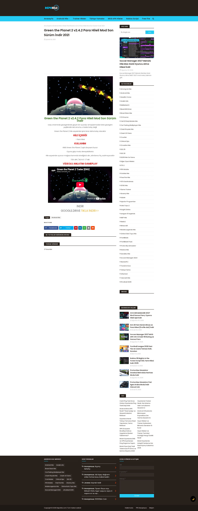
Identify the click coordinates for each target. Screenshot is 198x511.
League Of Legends (128, 214)
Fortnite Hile (125, 173)
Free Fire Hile (125, 177)
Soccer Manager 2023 (52, 490)
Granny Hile (125, 193)
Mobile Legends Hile (128, 230)
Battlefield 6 (125, 105)
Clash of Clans (126, 133)
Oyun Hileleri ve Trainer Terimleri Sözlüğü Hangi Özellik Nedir (145, 434)
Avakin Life (124, 101)
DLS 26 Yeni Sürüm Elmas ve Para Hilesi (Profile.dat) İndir (142, 326)
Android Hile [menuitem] (62, 18)
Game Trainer (126, 189)
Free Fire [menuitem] (146, 18)
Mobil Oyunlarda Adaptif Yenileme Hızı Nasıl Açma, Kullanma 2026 (145, 444)
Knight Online (125, 209)
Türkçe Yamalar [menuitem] (96, 18)
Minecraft (124, 226)
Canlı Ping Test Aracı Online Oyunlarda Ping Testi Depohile (128, 403)
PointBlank (124, 238)
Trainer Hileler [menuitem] (79, 18)
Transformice (126, 266)
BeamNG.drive (126, 109)
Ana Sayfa (47, 26)
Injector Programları (128, 201)
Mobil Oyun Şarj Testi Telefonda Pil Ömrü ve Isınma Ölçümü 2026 (128, 448)
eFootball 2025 (126, 282)
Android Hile (57, 26)
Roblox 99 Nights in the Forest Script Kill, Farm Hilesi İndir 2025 (142, 360)
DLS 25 (123, 149)
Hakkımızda (129, 508)
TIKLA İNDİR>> (90, 211)
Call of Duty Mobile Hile (129, 121)
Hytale (123, 197)
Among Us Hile (126, 89)
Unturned (124, 274)
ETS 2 (122, 165)
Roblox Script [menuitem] (132, 18)
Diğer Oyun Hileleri (127, 161)
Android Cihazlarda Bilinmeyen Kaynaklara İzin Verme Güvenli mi (144, 414)
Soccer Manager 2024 (129, 258)
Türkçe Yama (125, 270)
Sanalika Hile (125, 254)
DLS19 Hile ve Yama (128, 157)
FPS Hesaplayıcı (141, 508)
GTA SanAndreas (127, 181)
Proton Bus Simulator (128, 246)
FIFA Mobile (125, 169)
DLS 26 (123, 153)
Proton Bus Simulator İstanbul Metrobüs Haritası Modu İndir (141, 372)
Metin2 (123, 222)
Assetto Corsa (126, 97)
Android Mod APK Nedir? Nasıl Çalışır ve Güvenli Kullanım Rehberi (128, 412)
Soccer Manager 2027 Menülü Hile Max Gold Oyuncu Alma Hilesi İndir (135, 63)
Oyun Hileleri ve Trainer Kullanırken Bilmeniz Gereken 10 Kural (144, 424)
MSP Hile (124, 218)
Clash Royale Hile (127, 129)
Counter (124, 137)
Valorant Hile (125, 278)
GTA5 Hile (124, 185)
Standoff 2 (124, 262)
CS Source (124, 117)
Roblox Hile (125, 250)
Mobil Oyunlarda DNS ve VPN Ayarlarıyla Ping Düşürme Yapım (127, 441)
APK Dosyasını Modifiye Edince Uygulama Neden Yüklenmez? (126, 432)
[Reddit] (93, 228)
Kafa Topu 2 (125, 205)
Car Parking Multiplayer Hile (131, 125)
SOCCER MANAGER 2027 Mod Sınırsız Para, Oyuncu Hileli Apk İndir (141, 315)
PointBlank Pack (126, 242)
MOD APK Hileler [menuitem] (115, 18)
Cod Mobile (49, 479)
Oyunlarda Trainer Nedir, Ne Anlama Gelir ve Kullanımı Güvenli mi (144, 404)
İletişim (151, 508)
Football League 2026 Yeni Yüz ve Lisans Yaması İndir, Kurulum (141, 348)
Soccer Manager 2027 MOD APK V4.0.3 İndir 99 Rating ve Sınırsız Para (142, 336)
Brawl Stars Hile (126, 113)
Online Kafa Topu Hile (128, 234)
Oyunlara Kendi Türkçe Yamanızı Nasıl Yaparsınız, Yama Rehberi (128, 422)
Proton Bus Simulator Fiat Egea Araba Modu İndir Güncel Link (141, 384)
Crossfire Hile (126, 145)
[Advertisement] (80, 57)
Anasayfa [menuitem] (48, 18)
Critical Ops (125, 141)
